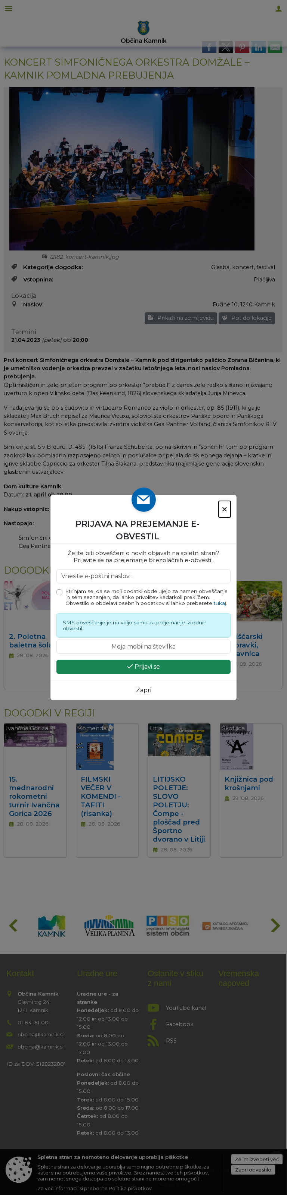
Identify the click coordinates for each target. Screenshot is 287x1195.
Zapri (143, 690)
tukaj (220, 603)
